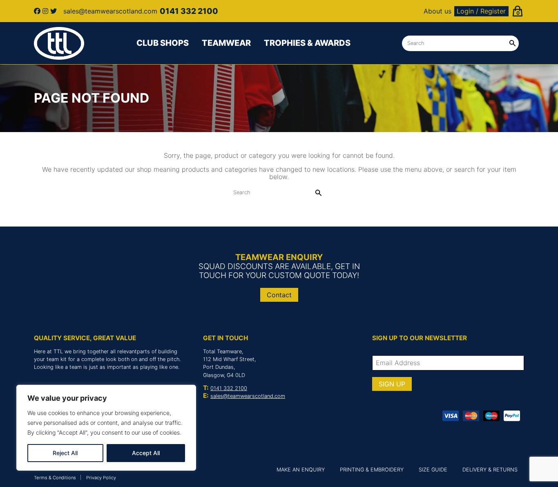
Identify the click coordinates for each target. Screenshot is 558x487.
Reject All (65, 452)
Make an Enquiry (301, 470)
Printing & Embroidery (372, 470)
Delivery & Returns (490, 470)
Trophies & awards (307, 43)
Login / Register (481, 11)
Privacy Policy (101, 477)
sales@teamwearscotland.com (247, 396)
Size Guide (433, 470)
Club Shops (162, 43)
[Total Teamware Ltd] (59, 43)
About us (437, 11)
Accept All (146, 452)
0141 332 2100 (228, 388)
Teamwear (226, 43)
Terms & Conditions (55, 477)
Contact (279, 295)
